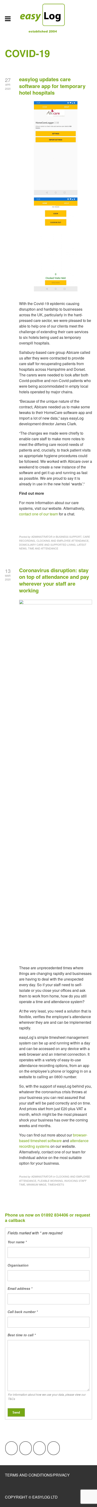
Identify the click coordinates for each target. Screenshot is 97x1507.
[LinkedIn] (39, 1448)
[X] (25, 1448)
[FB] (11, 1448)
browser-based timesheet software (53, 1137)
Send (16, 1412)
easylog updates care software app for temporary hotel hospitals (52, 85)
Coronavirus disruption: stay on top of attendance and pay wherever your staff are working (54, 580)
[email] (53, 1448)
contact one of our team (38, 514)
